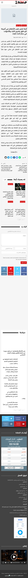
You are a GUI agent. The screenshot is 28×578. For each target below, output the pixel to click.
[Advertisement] (14, 302)
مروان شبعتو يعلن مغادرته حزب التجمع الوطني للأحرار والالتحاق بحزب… (11, 386)
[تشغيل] (25, 562)
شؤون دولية (18, 25)
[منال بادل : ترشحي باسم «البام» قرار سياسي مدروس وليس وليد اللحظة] (22, 377)
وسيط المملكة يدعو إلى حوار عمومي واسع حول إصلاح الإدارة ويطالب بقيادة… (10, 369)
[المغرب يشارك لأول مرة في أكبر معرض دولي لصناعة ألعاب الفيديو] (20, 186)
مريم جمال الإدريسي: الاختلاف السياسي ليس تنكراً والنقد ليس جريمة (10, 404)
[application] (14, 557)
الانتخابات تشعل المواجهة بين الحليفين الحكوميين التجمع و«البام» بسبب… (10, 361)
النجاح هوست (12, 575)
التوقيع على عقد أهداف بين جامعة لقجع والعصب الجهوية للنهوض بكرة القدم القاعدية (21, 169)
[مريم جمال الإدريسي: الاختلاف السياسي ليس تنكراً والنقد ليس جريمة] (22, 403)
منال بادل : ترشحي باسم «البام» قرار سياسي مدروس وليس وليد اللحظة (11, 378)
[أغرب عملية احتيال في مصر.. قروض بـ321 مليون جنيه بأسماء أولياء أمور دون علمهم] (8, 204)
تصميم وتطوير (20, 575)
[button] (14, 557)
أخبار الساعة (24, 25)
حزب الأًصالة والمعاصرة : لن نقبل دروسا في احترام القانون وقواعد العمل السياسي (14, 353)
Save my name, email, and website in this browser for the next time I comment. (14, 258)
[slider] (15, 562)
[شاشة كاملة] (3, 562)
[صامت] (5, 562)
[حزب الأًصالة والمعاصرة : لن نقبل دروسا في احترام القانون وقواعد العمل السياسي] (14, 342)
